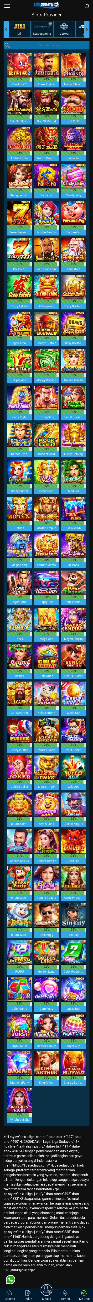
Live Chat (84, 1299)
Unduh (28, 1299)
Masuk (46, 1299)
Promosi (65, 1299)
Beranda (9, 1299)
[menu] (7, 6)
